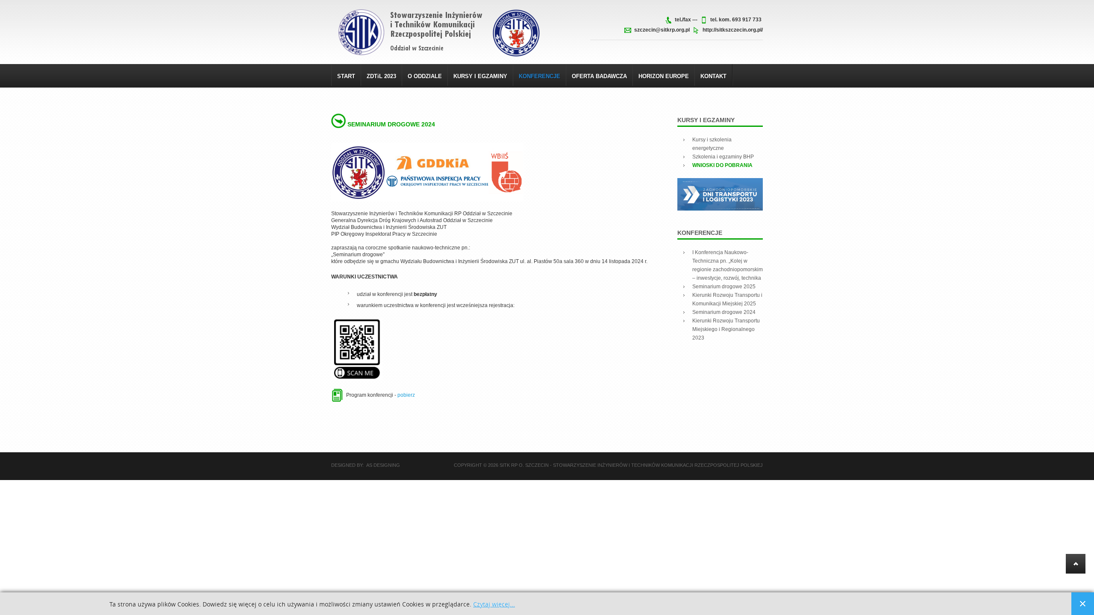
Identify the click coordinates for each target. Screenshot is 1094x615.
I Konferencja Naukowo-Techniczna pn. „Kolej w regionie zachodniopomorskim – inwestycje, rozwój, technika (727, 265)
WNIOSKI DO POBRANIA (722, 165)
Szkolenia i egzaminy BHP (723, 157)
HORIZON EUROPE (663, 76)
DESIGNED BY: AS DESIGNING (365, 465)
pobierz (406, 395)
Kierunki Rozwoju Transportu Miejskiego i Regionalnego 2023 (726, 329)
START (346, 76)
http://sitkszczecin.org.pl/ (733, 30)
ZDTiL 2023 (381, 76)
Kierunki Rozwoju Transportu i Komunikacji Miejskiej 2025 (727, 299)
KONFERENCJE (539, 76)
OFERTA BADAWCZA (599, 76)
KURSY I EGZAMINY (480, 76)
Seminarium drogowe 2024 (391, 124)
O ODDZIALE (425, 76)
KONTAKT (713, 76)
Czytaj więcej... (494, 604)
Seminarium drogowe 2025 (724, 287)
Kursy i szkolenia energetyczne (712, 144)
